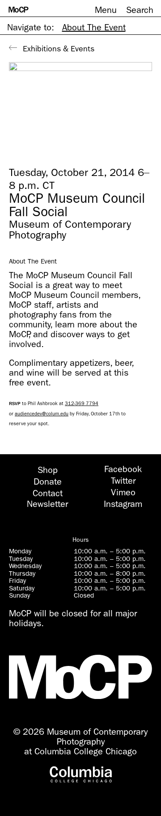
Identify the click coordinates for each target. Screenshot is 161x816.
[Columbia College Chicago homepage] (81, 775)
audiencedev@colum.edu (41, 413)
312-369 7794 (81, 403)
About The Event (94, 27)
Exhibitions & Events (58, 49)
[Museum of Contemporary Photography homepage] (80, 677)
